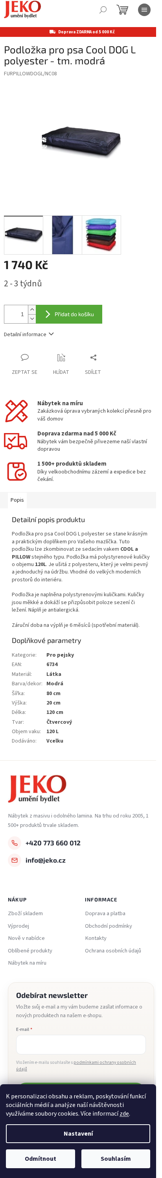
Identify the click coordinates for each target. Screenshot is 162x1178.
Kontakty (96, 938)
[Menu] (144, 10)
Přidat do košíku (74, 314)
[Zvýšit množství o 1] (32, 309)
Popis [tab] (17, 500)
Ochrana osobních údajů (113, 951)
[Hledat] (103, 10)
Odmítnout (40, 1158)
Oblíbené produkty (30, 951)
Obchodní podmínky (108, 926)
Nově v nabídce (26, 938)
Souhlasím (116, 1158)
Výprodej (18, 926)
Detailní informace (25, 335)
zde (124, 1113)
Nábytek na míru (27, 963)
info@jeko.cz (46, 860)
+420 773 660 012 (53, 843)
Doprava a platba (105, 914)
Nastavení (78, 1133)
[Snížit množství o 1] (32, 318)
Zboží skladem (25, 914)
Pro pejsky (60, 655)
